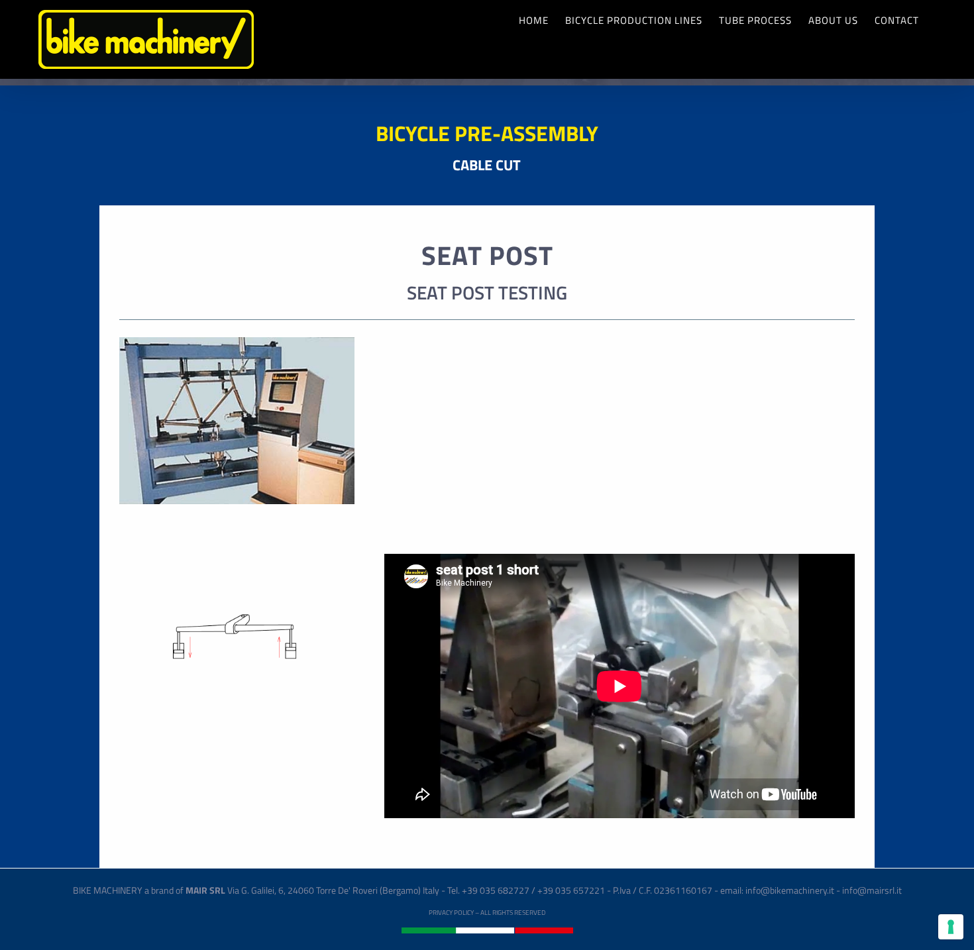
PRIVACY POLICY (451, 913)
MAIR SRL (205, 890)
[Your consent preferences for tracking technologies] (950, 926)
